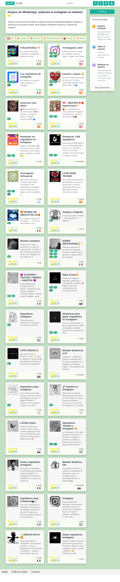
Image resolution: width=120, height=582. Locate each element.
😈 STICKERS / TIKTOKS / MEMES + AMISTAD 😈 (30, 277)
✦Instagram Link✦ (72, 47)
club (14, 3)
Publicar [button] (103, 12)
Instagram (68, 498)
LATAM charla (28, 423)
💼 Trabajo (68, 38)
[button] (105, 3)
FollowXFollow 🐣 (30, 47)
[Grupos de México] (39, 64)
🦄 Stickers (80, 38)
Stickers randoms (30, 241)
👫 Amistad (35, 38)
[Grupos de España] (81, 93)
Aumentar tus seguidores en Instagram (28, 139)
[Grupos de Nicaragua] (81, 452)
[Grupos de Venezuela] (81, 304)
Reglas (5, 572)
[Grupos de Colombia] (39, 376)
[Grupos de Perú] (39, 93)
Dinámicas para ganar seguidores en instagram (72, 316)
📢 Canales (22, 38)
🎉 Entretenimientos (51, 38)
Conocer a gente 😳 (73, 74)
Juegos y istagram (72, 212)
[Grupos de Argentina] (39, 202)
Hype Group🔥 (70, 274)
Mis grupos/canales (102, 88)
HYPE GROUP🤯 (29, 350)
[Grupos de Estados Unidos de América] (81, 64)
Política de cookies (19, 572)
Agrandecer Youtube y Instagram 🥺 (69, 426)
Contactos (35, 572)
